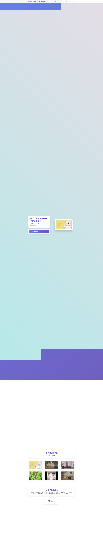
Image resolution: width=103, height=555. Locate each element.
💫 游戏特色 (66, 1)
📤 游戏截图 (60, 1)
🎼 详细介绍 (54, 1)
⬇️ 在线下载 (72, 1)
